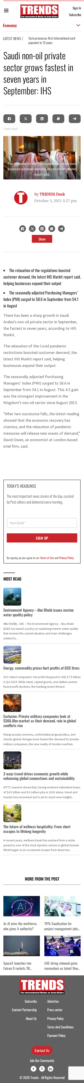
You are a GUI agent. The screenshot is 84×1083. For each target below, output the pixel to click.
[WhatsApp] (58, 118)
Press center (54, 1009)
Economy (10, 25)
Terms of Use (47, 557)
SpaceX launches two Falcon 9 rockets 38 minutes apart (17, 968)
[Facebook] (9, 118)
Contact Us (42, 1050)
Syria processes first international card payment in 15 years (51, 40)
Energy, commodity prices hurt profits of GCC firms (41, 668)
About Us (31, 1018)
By (49, 194)
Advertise (53, 1001)
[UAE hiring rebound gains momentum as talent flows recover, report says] (62, 946)
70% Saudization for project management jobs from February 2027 (61, 928)
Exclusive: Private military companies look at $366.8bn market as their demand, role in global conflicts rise (39, 720)
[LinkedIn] (42, 118)
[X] (25, 118)
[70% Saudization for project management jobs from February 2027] (62, 906)
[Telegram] (74, 118)
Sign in (77, 7)
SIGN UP (42, 538)
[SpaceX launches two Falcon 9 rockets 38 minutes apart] (21, 946)
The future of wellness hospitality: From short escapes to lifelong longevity (37, 829)
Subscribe (75, 14)
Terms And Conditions (60, 1027)
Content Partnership (24, 1009)
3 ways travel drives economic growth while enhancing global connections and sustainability (39, 776)
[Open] (6, 11)
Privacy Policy (66, 557)
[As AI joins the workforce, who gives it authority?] (21, 906)
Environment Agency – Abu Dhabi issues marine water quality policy (38, 612)
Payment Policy (56, 1035)
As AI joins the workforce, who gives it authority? (20, 926)
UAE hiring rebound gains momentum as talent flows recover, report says (61, 968)
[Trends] (39, 11)
